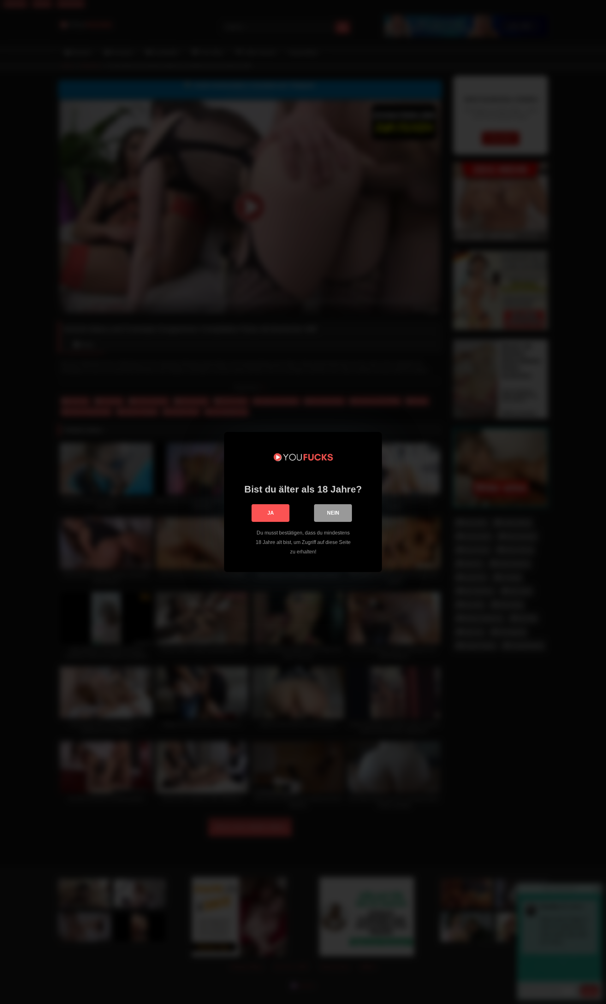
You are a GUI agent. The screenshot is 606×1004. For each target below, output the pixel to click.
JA (270, 513)
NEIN (333, 513)
